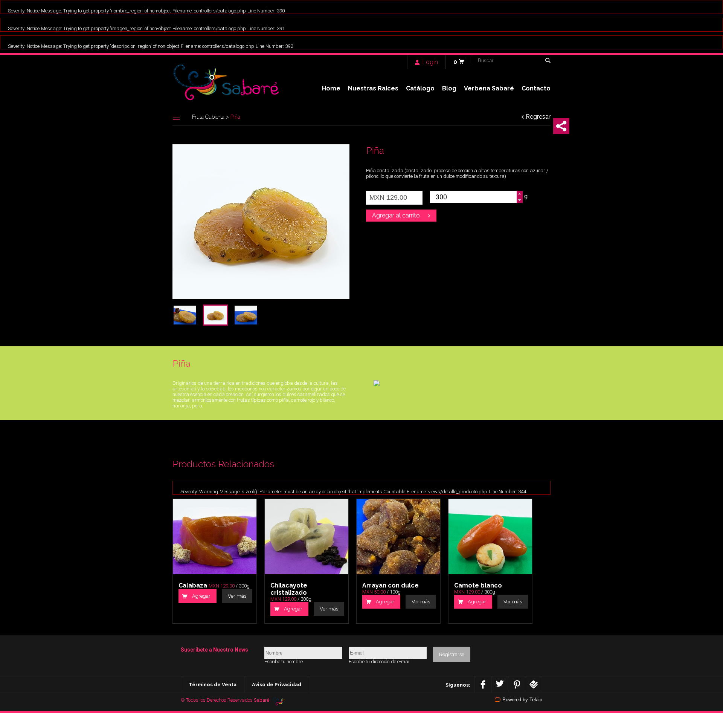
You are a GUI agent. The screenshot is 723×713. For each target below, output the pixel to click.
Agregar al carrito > (401, 215)
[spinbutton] (473, 197)
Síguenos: (457, 684)
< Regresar (536, 117)
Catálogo (420, 88)
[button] (519, 194)
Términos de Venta (212, 684)
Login (430, 62)
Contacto (536, 88)
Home (331, 88)
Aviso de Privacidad (276, 684)
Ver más (237, 596)
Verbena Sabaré (489, 88)
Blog (449, 88)
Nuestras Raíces (373, 88)
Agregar (201, 596)
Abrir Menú (176, 117)
